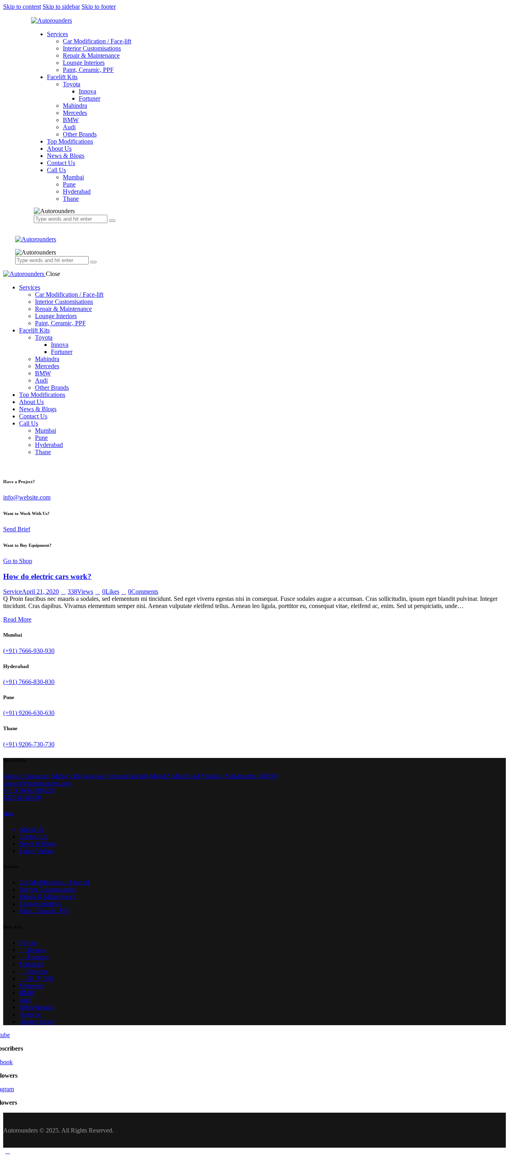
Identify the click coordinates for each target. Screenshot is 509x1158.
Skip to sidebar (61, 6)
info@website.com (27, 497)
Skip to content (22, 6)
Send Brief (16, 529)
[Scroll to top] (7, 1151)
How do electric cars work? (47, 576)
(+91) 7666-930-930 (28, 650)
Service (12, 591)
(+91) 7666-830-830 (28, 681)
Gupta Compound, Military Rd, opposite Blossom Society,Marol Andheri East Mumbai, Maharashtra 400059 (140, 776)
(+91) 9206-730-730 (28, 744)
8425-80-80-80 (22, 797)
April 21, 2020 (40, 591)
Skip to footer (99, 6)
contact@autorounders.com (37, 783)
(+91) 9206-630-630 (28, 712)
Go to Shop (17, 561)
